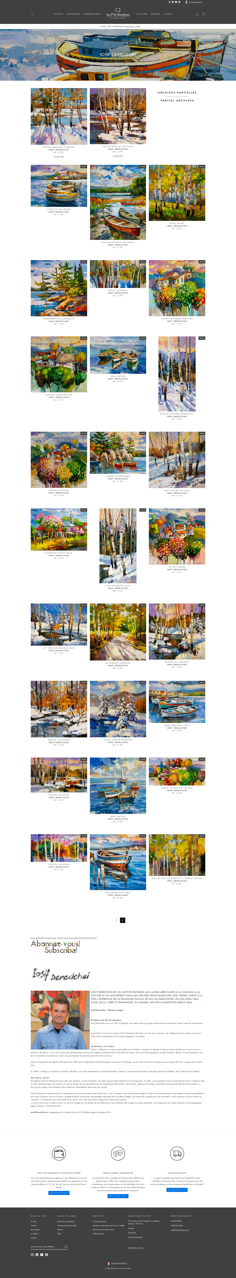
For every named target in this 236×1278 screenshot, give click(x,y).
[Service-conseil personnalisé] (118, 1153)
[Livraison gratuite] (177, 1153)
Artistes (58, 14)
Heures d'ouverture (135, 1237)
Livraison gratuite (99, 1221)
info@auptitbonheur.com (180, 1230)
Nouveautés (73, 14)
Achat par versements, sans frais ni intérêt (108, 1225)
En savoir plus (59, 1193)
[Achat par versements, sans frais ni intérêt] (59, 1153)
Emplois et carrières (135, 1248)
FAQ (59, 1233)
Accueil (34, 1221)
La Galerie (141, 14)
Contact (155, 14)
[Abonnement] (118, 946)
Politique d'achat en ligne (67, 1225)
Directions (132, 1232)
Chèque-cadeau (99, 1233)
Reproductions (92, 14)
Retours (60, 1229)
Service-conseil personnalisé (103, 1229)
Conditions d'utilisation (65, 1221)
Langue (168, 14)
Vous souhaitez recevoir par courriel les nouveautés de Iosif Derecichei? (64, 938)
